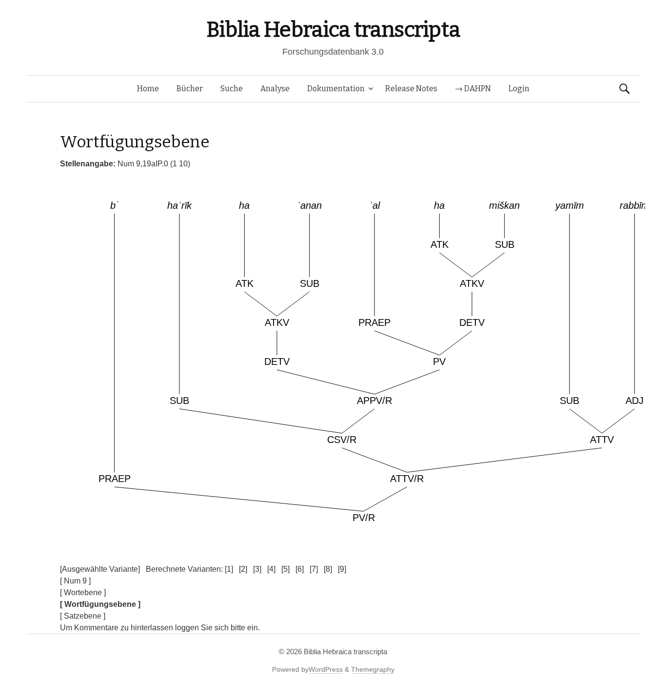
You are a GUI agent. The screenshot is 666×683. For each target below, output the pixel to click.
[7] (314, 569)
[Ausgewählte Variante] (100, 569)
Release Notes (411, 88)
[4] (271, 569)
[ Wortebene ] (83, 592)
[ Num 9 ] (75, 581)
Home (148, 88)
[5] (285, 569)
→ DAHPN (473, 88)
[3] (257, 569)
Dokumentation (336, 88)
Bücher (189, 88)
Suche (231, 88)
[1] (229, 569)
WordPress (326, 669)
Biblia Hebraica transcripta (333, 29)
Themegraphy (372, 669)
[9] (342, 569)
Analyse (275, 88)
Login (519, 88)
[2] (243, 569)
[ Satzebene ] (82, 616)
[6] (299, 569)
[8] (328, 569)
